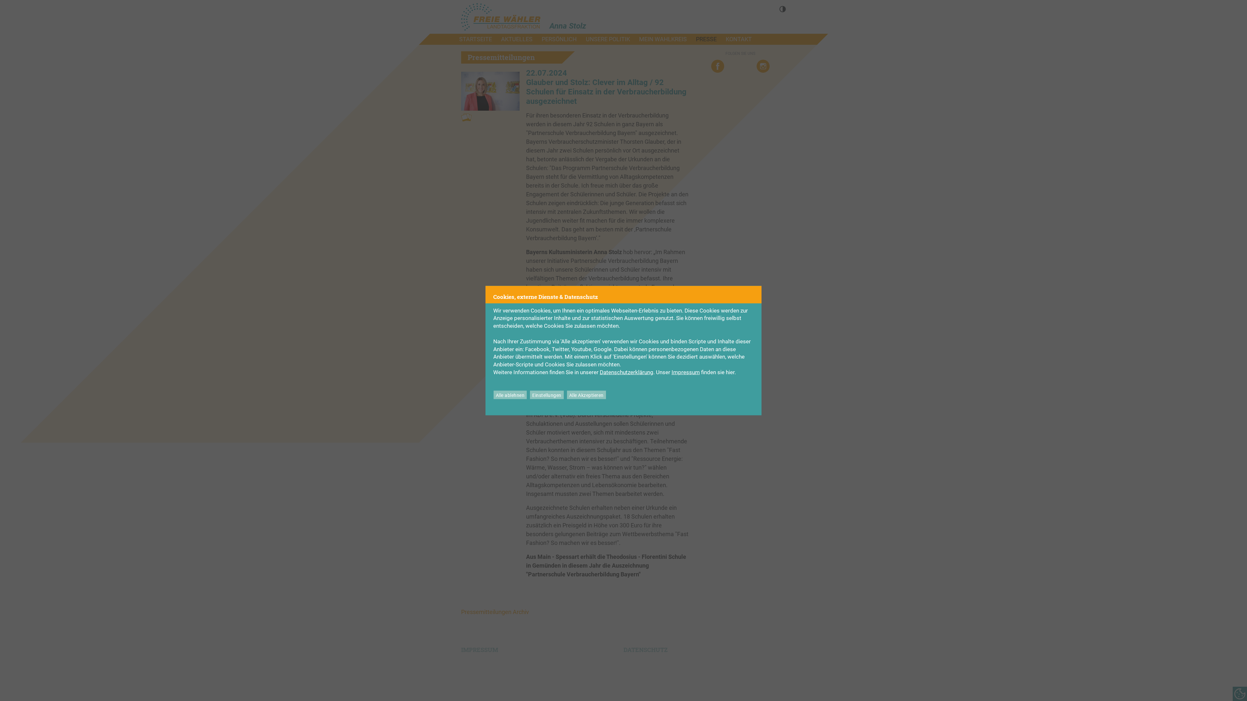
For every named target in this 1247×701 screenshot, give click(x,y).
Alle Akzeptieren (586, 395)
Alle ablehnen (510, 395)
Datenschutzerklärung (626, 372)
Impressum (686, 372)
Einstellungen (546, 395)
